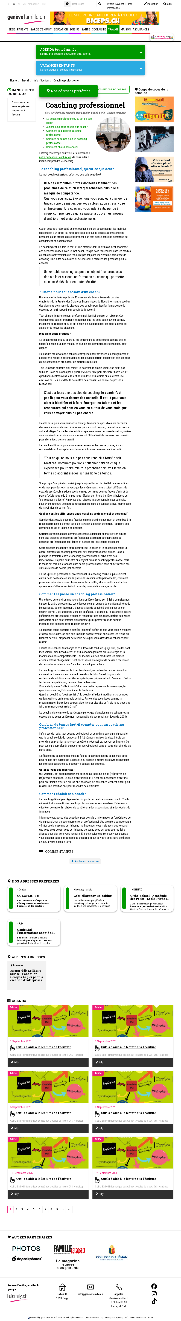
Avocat (120, 4)
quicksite (45, 1317)
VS (24, 4)
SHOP (44, 4)
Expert (110, 4)
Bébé (11, 29)
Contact (107, 1317)
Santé (86, 29)
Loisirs (75, 29)
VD (9, 4)
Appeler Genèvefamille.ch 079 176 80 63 (118, 1298)
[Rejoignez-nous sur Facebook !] (154, 1286)
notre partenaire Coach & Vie (55, 157)
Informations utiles (138, 1317)
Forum (150, 1317)
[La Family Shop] (162, 37)
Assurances (141, 29)
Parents (22, 29)
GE (14, 4)
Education (61, 29)
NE (19, 4)
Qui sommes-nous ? (93, 1317)
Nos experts (117, 1317)
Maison (126, 29)
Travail (113, 29)
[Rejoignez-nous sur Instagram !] (154, 1293)
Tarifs (126, 1317)
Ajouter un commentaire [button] (86, 861)
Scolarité (99, 29)
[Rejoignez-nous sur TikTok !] (154, 1301)
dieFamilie (33, 4)
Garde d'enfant (41, 29)
